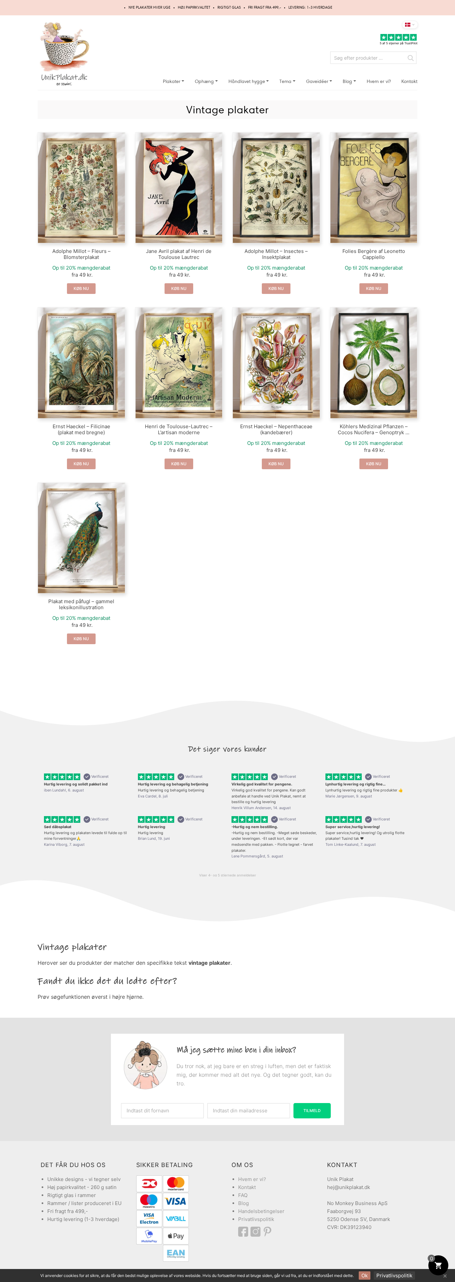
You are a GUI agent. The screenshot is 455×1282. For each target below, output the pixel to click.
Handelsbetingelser (261, 1211)
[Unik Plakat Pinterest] (267, 1232)
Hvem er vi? (379, 81)
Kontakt (409, 81)
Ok (364, 1275)
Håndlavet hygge (246, 81)
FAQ (242, 1195)
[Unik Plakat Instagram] (256, 1232)
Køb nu (81, 288)
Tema (285, 81)
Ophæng (204, 81)
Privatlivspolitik (256, 1219)
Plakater (172, 81)
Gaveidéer (317, 81)
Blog (347, 81)
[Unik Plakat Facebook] (244, 1232)
